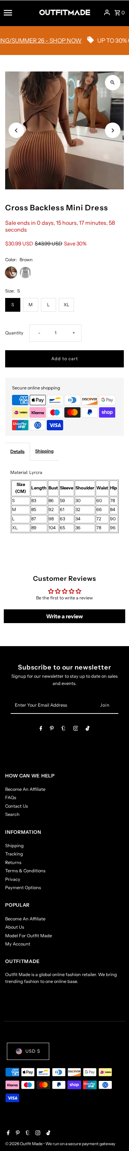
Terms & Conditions (25, 870)
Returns (13, 862)
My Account (17, 944)
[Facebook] (41, 729)
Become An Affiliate (25, 789)
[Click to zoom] (112, 82)
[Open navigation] (19, 12)
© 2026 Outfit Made (24, 1143)
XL (66, 304)
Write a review (64, 616)
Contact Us (16, 806)
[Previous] (16, 130)
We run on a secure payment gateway (80, 1143)
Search (12, 814)
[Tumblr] (63, 729)
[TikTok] (87, 729)
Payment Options (23, 887)
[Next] (112, 130)
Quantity (14, 332)
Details (17, 451)
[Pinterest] (52, 729)
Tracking (14, 853)
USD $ (32, 1051)
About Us (14, 927)
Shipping (44, 451)
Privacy (12, 879)
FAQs (10, 797)
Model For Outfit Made (28, 935)
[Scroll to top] (114, 1133)
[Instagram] (75, 729)
